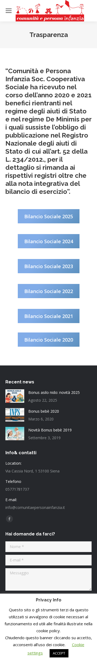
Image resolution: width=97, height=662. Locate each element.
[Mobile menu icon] (8, 11)
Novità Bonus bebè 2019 (50, 429)
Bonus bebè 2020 (43, 411)
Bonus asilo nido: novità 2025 (54, 392)
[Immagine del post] (14, 396)
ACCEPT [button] (59, 653)
